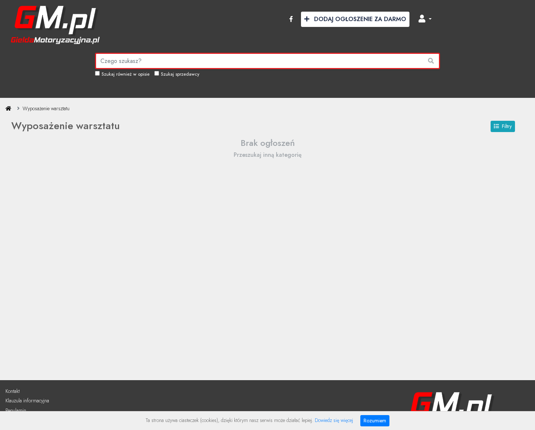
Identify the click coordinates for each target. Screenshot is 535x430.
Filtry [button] (507, 126)
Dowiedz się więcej (334, 420)
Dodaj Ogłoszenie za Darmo (359, 19)
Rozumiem (375, 420)
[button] (425, 19)
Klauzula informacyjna (27, 400)
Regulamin (15, 410)
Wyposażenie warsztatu (46, 108)
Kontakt (12, 391)
